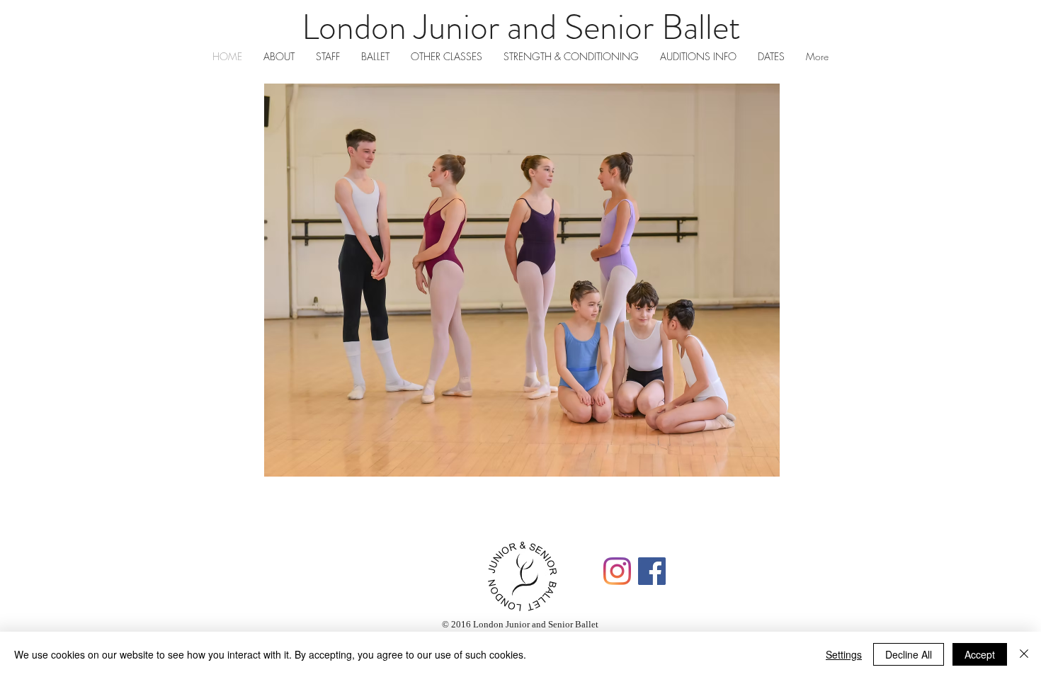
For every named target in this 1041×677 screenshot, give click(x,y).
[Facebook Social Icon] (652, 571)
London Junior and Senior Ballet (521, 26)
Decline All (908, 654)
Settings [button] (844, 654)
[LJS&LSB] (617, 571)
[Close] (1024, 654)
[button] (522, 280)
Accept (980, 654)
